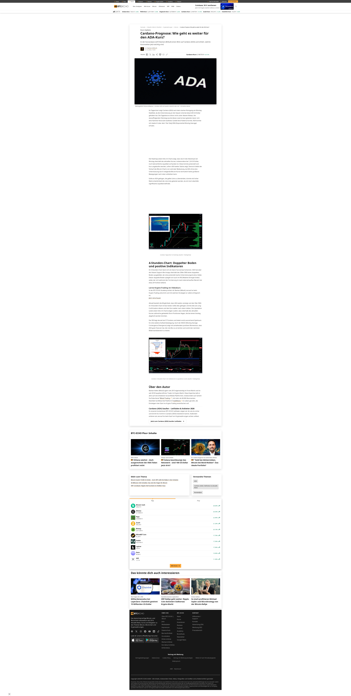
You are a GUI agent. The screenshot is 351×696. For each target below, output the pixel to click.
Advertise (224, 1)
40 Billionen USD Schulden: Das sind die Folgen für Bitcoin (149, 483)
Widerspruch (176, 661)
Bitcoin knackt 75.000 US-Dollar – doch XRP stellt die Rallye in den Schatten (154, 480)
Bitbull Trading (165, 398)
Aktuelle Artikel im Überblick (154, 27)
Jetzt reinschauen (155, 298)
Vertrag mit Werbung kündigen (183, 658)
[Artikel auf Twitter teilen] (150, 54)
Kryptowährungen (167, 27)
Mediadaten (166, 624)
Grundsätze (166, 636)
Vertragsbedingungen (142, 658)
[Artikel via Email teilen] (163, 54)
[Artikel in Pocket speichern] (160, 54)
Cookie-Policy (166, 658)
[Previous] (2, 692)
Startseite (142, 27)
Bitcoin (154, 6)
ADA (195, 481)
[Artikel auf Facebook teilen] (147, 54)
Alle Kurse (147, 6)
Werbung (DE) (197, 627)
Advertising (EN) (197, 624)
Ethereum (162, 6)
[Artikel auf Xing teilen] (157, 54)
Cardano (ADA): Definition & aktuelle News (205, 487)
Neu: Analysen (137, 6)
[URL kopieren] (167, 54)
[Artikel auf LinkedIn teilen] (153, 54)
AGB (171, 669)
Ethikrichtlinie (166, 639)
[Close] (9, 694)
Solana (178, 6)
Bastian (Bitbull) (152, 48)
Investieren (181, 622)
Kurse (179, 619)
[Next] (6, 692)
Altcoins (176, 27)
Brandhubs (181, 634)
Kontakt (195, 622)
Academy (180, 631)
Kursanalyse (198, 492)
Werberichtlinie (167, 642)
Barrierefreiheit (167, 633)
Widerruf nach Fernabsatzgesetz (206, 658)
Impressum (166, 627)
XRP (168, 6)
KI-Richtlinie (166, 648)
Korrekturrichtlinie (168, 645)
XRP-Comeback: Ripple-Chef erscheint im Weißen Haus (148, 486)
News (179, 616)
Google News (181, 640)
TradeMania (176, 401)
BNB (172, 6)
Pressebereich (197, 630)
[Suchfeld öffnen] (236, 6)
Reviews (180, 625)
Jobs (163, 622)
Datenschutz (166, 630)
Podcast (180, 628)
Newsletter (181, 637)
